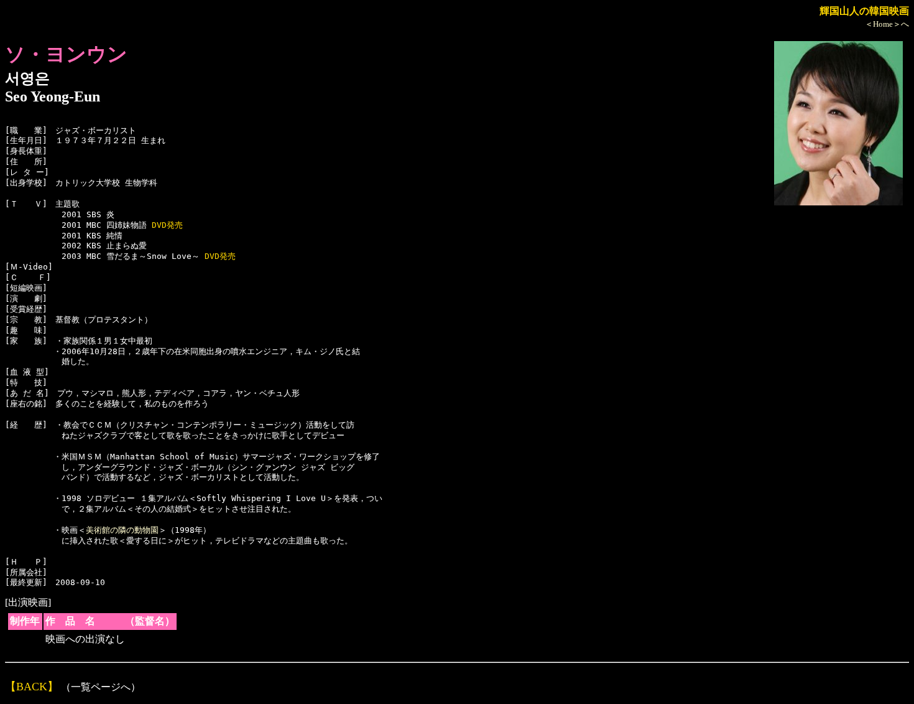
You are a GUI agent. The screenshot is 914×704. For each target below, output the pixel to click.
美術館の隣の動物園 (122, 530)
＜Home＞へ (887, 24)
